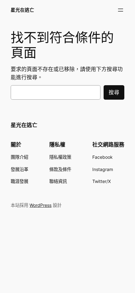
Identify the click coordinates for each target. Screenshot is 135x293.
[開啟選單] (120, 10)
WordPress (40, 205)
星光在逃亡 (22, 10)
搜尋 (114, 92)
